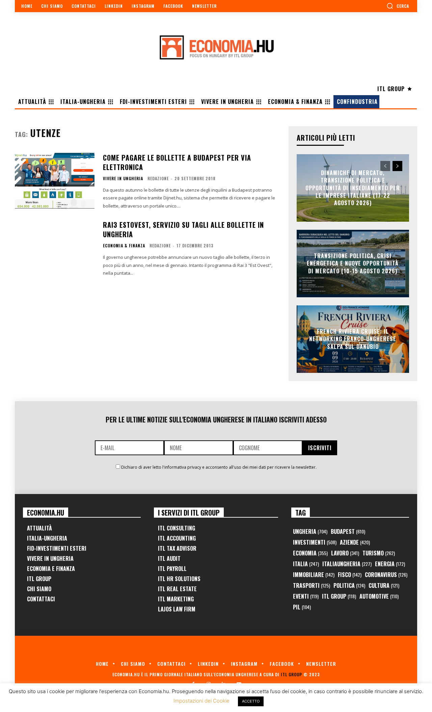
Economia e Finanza (51, 569)
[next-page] (397, 166)
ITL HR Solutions (179, 579)
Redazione (158, 178)
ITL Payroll (172, 569)
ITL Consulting (176, 528)
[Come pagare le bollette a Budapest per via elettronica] (54, 181)
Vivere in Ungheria (123, 178)
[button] (397, 5)
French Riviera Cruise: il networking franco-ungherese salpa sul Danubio (352, 339)
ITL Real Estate (177, 589)
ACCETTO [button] (251, 701)
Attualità (39, 528)
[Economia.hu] (216, 47)
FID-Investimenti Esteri (56, 548)
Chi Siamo (39, 589)
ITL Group (39, 579)
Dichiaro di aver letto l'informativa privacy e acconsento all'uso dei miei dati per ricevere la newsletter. (219, 467)
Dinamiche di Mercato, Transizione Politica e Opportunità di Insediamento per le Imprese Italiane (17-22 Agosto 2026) (352, 188)
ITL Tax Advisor (177, 548)
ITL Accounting (177, 538)
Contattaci (41, 599)
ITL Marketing (176, 599)
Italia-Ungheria (47, 538)
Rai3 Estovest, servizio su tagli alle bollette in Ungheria (183, 229)
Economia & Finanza (124, 246)
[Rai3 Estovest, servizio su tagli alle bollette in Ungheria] (54, 248)
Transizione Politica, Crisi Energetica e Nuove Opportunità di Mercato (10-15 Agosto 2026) (353, 263)
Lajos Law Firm (176, 609)
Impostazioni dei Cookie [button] (201, 700)
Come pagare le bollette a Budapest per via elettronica (177, 162)
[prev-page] (385, 166)
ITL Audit (169, 558)
